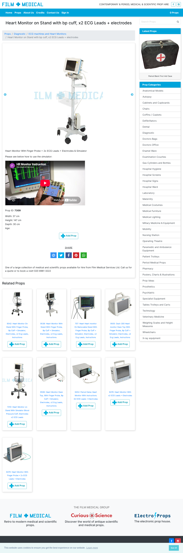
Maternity (148, 199)
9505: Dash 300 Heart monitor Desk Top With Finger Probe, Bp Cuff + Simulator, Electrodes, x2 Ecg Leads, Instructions (120, 330)
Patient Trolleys (151, 256)
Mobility (147, 229)
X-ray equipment (151, 338)
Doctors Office (151, 144)
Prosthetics (149, 286)
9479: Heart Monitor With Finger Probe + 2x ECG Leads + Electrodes (17, 475)
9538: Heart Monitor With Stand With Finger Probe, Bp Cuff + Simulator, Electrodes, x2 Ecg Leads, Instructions (51, 330)
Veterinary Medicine (153, 316)
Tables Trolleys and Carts (156, 304)
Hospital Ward (150, 186)
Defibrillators (150, 120)
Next (132, 95)
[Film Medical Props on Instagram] (179, 4)
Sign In (65, 12)
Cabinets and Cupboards (156, 102)
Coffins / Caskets (152, 114)
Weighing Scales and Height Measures (158, 324)
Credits (40, 12)
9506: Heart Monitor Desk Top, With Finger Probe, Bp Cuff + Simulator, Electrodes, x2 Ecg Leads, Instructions (51, 399)
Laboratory (149, 192)
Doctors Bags (150, 138)
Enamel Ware (150, 150)
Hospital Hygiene (152, 168)
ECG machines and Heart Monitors (47, 33)
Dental (146, 126)
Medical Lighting (151, 217)
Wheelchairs (149, 332)
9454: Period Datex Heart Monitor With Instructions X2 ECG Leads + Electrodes (86, 395)
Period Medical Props (154, 262)
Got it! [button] (174, 548)
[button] (17, 344)
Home (9, 12)
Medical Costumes (153, 205)
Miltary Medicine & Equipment (159, 223)
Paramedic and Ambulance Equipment (157, 249)
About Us (28, 12)
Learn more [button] (92, 548)
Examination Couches (154, 156)
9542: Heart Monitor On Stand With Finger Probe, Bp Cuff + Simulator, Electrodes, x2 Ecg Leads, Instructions (17, 330)
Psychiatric (148, 292)
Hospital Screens (152, 174)
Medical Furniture (152, 211)
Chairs (146, 108)
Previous (5, 95)
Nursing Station (151, 235)
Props (18, 12)
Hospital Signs (150, 180)
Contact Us (53, 12)
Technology (149, 310)
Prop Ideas (148, 280)
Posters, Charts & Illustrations (159, 274)
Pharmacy (148, 268)
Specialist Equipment (154, 298)
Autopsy (147, 96)
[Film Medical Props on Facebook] (173, 4)
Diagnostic (19, 33)
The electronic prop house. (152, 521)
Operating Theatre (152, 241)
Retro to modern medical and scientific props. (30, 523)
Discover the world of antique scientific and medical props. (91, 523)
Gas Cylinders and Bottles (157, 162)
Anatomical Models (153, 90)
